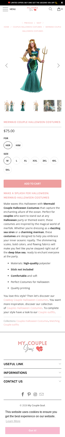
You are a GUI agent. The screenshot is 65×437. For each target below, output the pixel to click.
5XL (8, 169)
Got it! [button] (32, 430)
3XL (45, 160)
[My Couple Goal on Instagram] (35, 394)
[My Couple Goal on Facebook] (23, 394)
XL (25, 160)
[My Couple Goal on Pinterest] (29, 394)
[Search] (52, 9)
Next (39, 23)
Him (18, 145)
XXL (35, 160)
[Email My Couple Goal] (41, 394)
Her (8, 145)
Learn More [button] (13, 421)
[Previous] (7, 66)
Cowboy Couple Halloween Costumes (26, 300)
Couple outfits (46, 312)
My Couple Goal (36, 405)
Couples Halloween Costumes (24, 308)
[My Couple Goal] (32, 9)
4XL (54, 160)
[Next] (58, 66)
